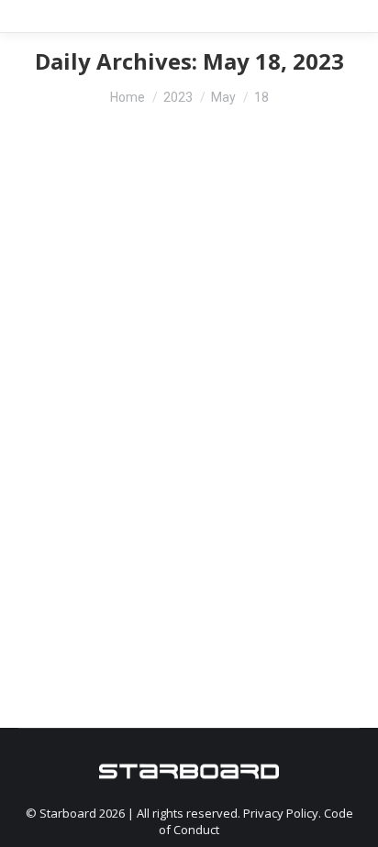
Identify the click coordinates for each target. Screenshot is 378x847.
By (139, 416)
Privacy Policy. (283, 813)
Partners (56, 416)
